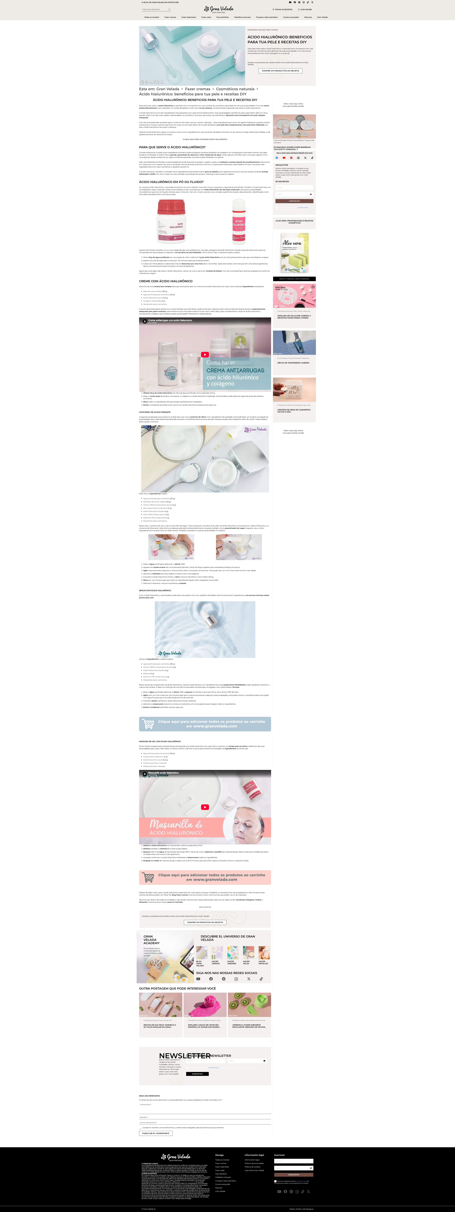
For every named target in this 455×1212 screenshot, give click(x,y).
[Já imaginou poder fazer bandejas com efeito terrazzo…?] (294, 131)
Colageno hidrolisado (152, 301)
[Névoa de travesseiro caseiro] (294, 353)
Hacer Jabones (231, 962)
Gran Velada (220, 1191)
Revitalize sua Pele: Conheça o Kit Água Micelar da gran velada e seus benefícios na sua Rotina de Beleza (160, 1028)
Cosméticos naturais (256, 30)
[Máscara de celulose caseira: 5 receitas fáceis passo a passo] (294, 306)
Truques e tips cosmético (225, 1181)
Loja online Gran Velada (254, 1170)
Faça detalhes (250, 1020)
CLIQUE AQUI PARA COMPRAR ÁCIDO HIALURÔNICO (205, 139)
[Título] (219, 9)
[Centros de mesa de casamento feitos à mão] (294, 400)
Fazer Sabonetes (222, 1167)
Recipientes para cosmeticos (155, 304)
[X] (312, 2)
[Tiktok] (312, 158)
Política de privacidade (254, 1163)
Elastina (146, 673)
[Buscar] (169, 9)
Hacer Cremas (216, 962)
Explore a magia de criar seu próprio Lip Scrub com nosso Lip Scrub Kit (203, 1027)
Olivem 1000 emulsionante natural (157, 505)
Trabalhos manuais (223, 1177)
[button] (177, 17)
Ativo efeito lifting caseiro (154, 514)
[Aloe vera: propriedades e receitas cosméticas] (294, 249)
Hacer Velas (246, 962)
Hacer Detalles (263, 962)
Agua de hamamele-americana (156, 753)
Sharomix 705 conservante (154, 518)
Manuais (218, 1188)
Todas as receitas (222, 1160)
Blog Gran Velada (200, 963)
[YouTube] (290, 2)
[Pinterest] (299, 2)
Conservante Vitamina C (153, 757)
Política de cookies (252, 1167)
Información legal (252, 1160)
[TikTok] (308, 2)
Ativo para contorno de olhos (155, 508)
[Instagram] (304, 2)
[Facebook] (295, 2)
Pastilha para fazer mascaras (155, 763)
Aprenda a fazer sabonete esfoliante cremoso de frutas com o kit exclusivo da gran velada (248, 1028)
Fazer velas (219, 1170)
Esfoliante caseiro (209, 1020)
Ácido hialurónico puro (152, 298)
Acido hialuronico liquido (153, 511)
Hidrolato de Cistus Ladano (154, 502)
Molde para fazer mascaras (154, 766)
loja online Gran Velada (255, 132)
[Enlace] (165, 956)
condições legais (213, 1067)
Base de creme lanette (152, 291)
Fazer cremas (272, 30)
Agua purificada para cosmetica (156, 294)
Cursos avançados (222, 1184)
